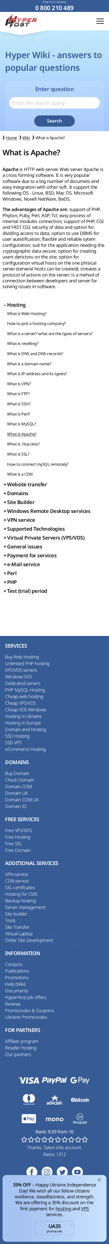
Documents (16, 991)
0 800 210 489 (54, 8)
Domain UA (16, 793)
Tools (10, 920)
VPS (85, 1208)
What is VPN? (19, 384)
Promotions (16, 977)
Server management (25, 907)
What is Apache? (22, 434)
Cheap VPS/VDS (20, 703)
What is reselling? (22, 343)
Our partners (18, 1054)
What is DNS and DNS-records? (35, 353)
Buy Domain (17, 773)
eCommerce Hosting (25, 749)
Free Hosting (17, 837)
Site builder (16, 914)
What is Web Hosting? (26, 313)
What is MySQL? (21, 424)
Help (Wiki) (15, 984)
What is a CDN (20, 474)
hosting (64, 1208)
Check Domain (19, 780)
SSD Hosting (17, 736)
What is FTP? (18, 393)
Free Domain (18, 850)
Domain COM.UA (22, 800)
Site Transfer (17, 927)
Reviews (13, 1004)
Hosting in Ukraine (23, 716)
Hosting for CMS (21, 894)
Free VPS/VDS (18, 830)
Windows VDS (18, 676)
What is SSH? (18, 404)
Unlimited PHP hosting (27, 663)
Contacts (13, 964)
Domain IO (16, 806)
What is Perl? (18, 414)
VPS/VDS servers (21, 670)
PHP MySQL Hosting (25, 690)
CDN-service (17, 881)
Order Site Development (29, 940)
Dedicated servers (22, 683)
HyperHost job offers (25, 997)
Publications (17, 971)
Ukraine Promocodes (26, 1017)
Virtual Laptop (18, 933)
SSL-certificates (19, 887)
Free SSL (13, 843)
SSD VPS (13, 742)
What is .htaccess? (23, 444)
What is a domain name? (29, 364)
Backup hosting (20, 900)
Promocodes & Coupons (29, 1010)
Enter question (54, 89)
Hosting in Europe (23, 723)
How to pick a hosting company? (36, 323)
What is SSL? (18, 454)
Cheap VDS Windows (25, 709)
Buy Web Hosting (22, 657)
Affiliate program (21, 1041)
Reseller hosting (20, 1048)
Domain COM (18, 786)
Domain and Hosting (25, 729)
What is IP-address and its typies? (37, 373)
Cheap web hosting (24, 696)
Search (54, 121)
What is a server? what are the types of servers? (50, 333)
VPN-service (16, 874)
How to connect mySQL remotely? (37, 464)
